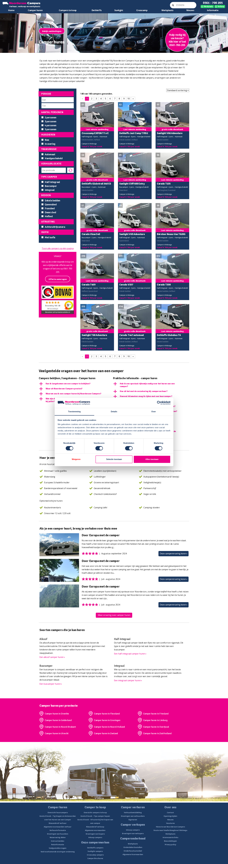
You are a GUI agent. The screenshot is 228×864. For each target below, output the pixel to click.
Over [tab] (153, 411)
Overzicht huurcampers (58, 812)
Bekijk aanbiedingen (51, 31)
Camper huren (35, 10)
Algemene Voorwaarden (133, 854)
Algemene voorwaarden (95, 830)
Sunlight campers (95, 851)
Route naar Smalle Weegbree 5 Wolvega (170, 830)
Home (11, 10)
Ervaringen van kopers (95, 834)
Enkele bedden (52, 200)
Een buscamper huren (50, 683)
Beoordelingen (170, 841)
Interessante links (170, 837)
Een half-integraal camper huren (130, 653)
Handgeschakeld (54, 158)
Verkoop (221, 6)
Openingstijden (170, 816)
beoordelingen (52, 309)
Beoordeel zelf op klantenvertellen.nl (57, 312)
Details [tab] (114, 411)
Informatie (212, 10)
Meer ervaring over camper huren (114, 615)
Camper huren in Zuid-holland (157, 733)
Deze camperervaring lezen (173, 553)
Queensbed (50, 204)
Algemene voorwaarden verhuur (57, 827)
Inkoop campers (95, 837)
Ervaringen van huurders (57, 834)
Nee (47, 140)
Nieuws (190, 10)
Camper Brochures (95, 858)
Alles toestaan (151, 459)
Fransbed (50, 208)
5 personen (50, 129)
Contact (170, 812)
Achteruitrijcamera (55, 227)
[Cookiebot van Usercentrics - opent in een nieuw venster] (158, 403)
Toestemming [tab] (74, 411)
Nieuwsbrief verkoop (95, 827)
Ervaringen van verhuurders (133, 816)
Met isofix (50, 237)
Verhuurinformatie (57, 830)
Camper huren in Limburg (155, 720)
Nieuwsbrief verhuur (57, 823)
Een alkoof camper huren (52, 657)
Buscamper (51, 186)
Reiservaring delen (58, 837)
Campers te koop (68, 10)
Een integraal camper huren (128, 680)
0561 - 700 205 (213, 3)
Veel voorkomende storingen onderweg (58, 851)
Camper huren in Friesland (155, 713)
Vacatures (170, 823)
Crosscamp (142, 10)
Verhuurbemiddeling (133, 812)
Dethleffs (97, 10)
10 (128, 98)
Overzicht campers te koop (95, 812)
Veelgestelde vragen (57, 848)
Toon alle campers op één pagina (58, 248)
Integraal (49, 190)
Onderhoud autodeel (133, 851)
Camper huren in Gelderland (58, 720)
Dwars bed (50, 212)
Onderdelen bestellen (132, 847)
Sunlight (118, 10)
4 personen (50, 125)
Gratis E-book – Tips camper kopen (95, 816)
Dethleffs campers (95, 847)
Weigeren (76, 459)
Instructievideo (57, 841)
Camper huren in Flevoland (107, 713)
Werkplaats (208, 6)
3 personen (50, 121)
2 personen (50, 117)
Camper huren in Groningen (107, 720)
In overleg (50, 143)
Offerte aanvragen (58, 279)
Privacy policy (170, 844)
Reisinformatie (57, 844)
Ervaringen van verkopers (133, 833)
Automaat (50, 154)
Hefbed (49, 216)
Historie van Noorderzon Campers (170, 827)
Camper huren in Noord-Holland (109, 726)
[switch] (99, 448)
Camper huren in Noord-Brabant (60, 726)
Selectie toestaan (114, 459)
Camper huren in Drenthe (57, 713)
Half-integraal (52, 182)
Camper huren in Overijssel (156, 726)
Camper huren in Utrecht (56, 733)
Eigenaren (133, 819)
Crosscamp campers (95, 855)
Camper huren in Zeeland (106, 733)
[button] (76, 384)
